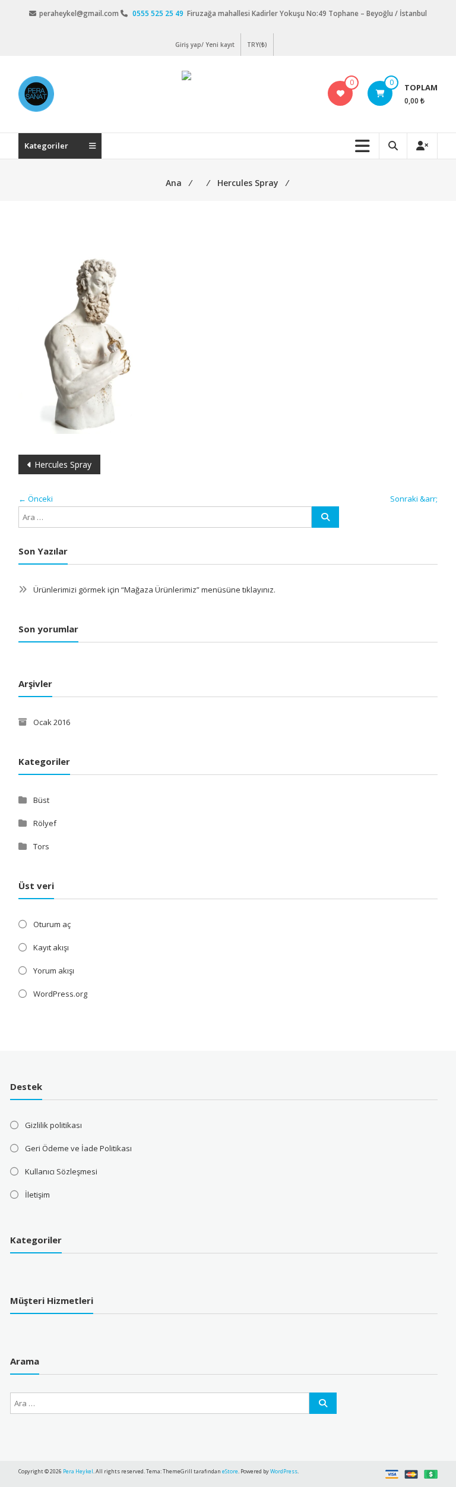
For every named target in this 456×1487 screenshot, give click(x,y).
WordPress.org (60, 993)
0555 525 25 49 (158, 13)
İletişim (37, 1194)
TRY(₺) (257, 44)
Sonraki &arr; (414, 498)
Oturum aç (52, 924)
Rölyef (44, 823)
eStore (230, 1471)
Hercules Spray (62, 464)
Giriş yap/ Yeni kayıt (205, 44)
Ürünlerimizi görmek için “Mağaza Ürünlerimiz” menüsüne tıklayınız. (154, 589)
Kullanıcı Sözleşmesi (61, 1171)
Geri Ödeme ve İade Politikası (78, 1148)
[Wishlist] (340, 93)
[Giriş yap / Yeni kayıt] (422, 146)
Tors (41, 846)
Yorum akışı (53, 970)
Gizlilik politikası (53, 1125)
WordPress (283, 1471)
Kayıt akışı (51, 947)
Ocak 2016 (51, 722)
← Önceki (35, 498)
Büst (41, 800)
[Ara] (325, 517)
